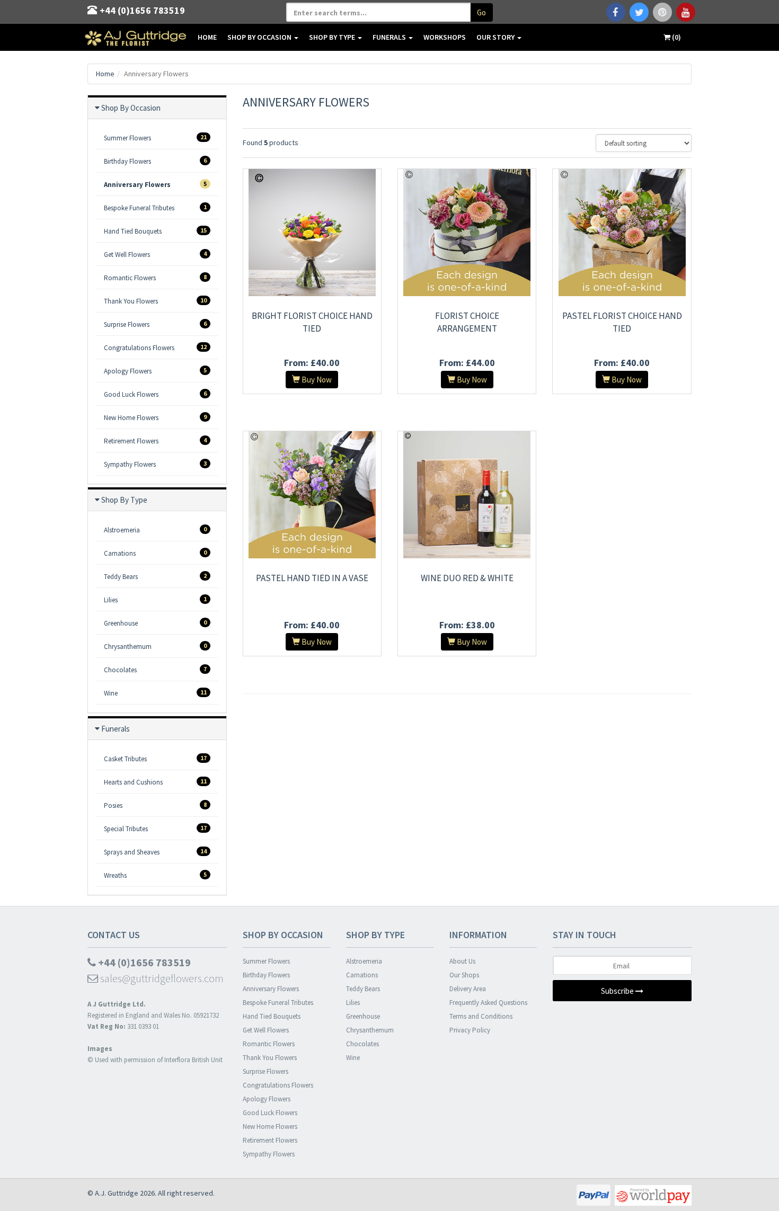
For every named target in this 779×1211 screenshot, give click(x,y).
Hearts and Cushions (155, 782)
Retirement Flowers (155, 441)
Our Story (496, 37)
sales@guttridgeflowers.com (161, 978)
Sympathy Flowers (155, 464)
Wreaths (155, 875)
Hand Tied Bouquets (155, 231)
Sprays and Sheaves (155, 852)
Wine (155, 693)
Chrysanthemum (155, 646)
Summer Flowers (155, 138)
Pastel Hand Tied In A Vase (312, 578)
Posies (155, 805)
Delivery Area (467, 988)
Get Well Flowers (155, 254)
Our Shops (464, 975)
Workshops (444, 37)
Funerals (390, 37)
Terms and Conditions (480, 1016)
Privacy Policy (469, 1030)
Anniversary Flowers (155, 184)
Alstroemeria (155, 530)
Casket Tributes (155, 758)
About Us (462, 961)
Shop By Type (333, 37)
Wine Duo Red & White (467, 578)
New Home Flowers (155, 417)
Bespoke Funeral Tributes (155, 207)
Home (207, 37)
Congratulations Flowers (155, 347)
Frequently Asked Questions (488, 1002)
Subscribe (618, 991)
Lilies (155, 599)
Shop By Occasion (260, 37)
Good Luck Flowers (155, 394)
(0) (675, 37)
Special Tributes (155, 828)
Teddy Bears (155, 576)
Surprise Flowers (155, 324)
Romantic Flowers (155, 277)
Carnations (155, 553)
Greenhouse (155, 623)
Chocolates (155, 669)
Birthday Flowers (155, 161)
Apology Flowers (155, 371)
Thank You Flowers (155, 301)
